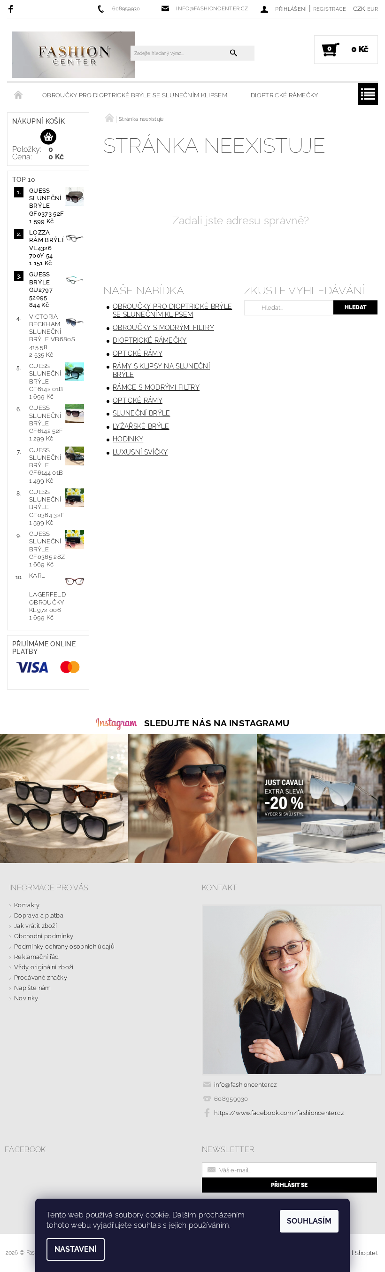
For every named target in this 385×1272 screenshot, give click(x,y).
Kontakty (27, 905)
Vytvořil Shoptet (354, 1252)
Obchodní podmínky (43, 936)
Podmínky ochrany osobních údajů (64, 946)
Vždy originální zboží (44, 967)
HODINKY (128, 439)
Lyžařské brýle (141, 426)
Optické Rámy (137, 353)
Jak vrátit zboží (35, 925)
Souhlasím (309, 1221)
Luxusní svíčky (140, 452)
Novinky (26, 998)
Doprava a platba (38, 915)
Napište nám (32, 987)
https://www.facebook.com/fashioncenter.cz (279, 1112)
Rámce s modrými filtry (156, 387)
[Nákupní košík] (48, 137)
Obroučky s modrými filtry (163, 327)
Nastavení (75, 1249)
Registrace (329, 9)
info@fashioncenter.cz (245, 1084)
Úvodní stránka (19, 95)
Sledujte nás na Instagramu (216, 723)
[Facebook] (12, 9)
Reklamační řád (36, 956)
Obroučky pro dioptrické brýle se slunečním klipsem (134, 95)
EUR (372, 9)
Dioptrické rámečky (284, 95)
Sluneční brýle (141, 413)
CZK (359, 8)
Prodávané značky (40, 977)
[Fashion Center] (73, 54)
